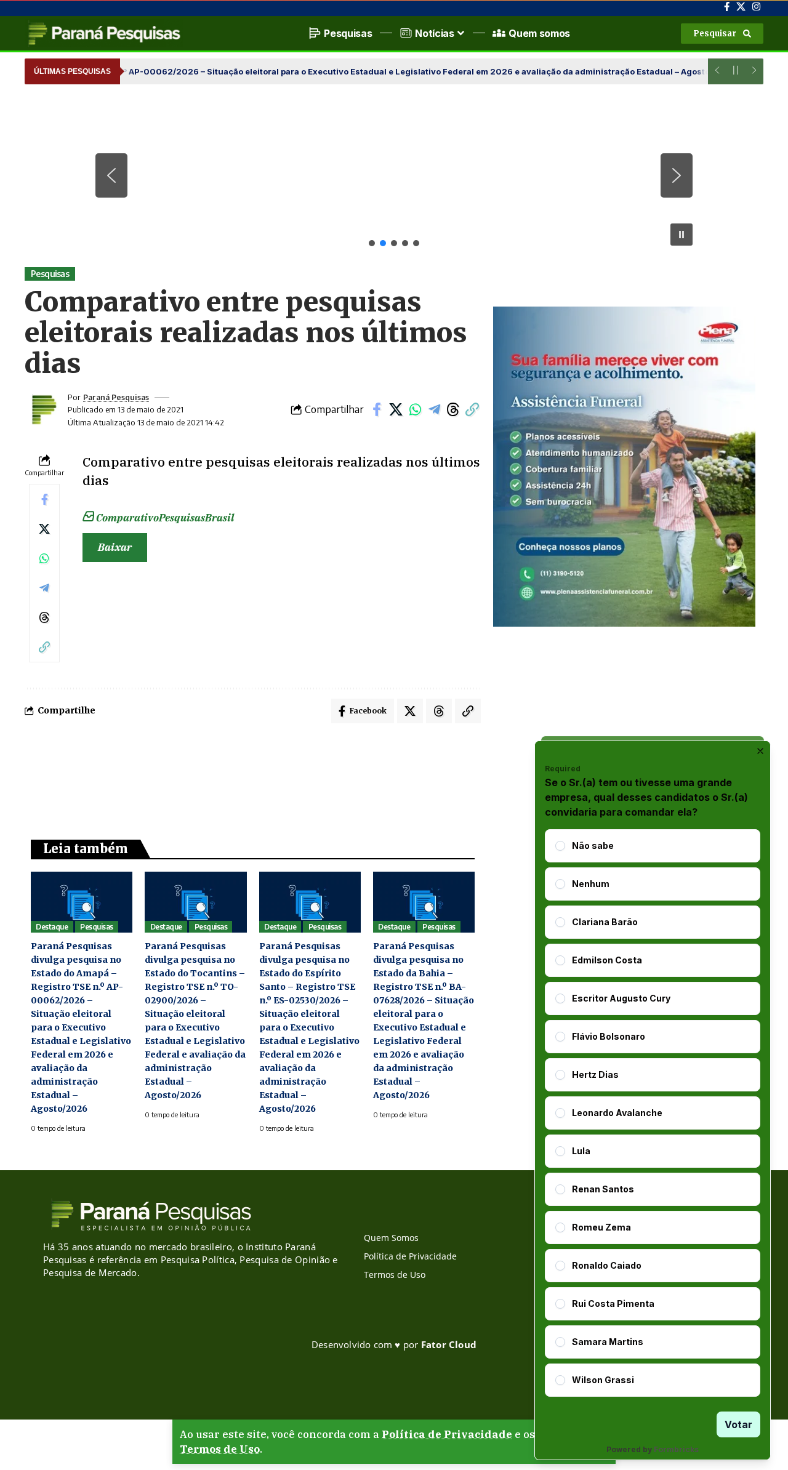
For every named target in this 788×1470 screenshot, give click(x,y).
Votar (738, 1424)
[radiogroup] (652, 1113)
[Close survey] (760, 751)
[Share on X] (395, 409)
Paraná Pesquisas (116, 397)
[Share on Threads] (453, 409)
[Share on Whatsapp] (415, 409)
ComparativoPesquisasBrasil (165, 517)
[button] (722, 33)
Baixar (115, 547)
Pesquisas (50, 273)
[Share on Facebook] (376, 409)
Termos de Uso (220, 1449)
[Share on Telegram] (434, 409)
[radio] (560, 846)
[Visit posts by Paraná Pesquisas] (43, 409)
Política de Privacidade (447, 1434)
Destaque (52, 926)
